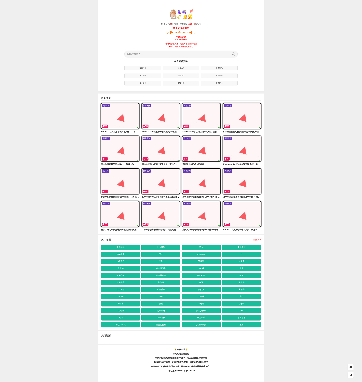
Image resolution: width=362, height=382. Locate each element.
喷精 (161, 303)
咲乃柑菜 (201, 317)
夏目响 (201, 261)
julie (241, 310)
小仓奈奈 (201, 254)
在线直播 (142, 68)
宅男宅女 (181, 76)
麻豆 (201, 282)
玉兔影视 (219, 68)
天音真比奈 (201, 310)
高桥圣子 (201, 275)
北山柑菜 (161, 247)
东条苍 (201, 268)
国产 (161, 254)
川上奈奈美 (201, 324)
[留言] (351, 367)
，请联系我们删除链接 (198, 362)
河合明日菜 (161, 268)
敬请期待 (219, 83)
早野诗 (121, 268)
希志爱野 (161, 289)
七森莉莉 (121, 247)
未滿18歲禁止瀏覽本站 (197, 358)
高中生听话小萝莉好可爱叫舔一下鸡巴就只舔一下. (164, 164)
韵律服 (161, 282)
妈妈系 (121, 296)
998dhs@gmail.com (185, 371)
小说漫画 (181, 83)
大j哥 (241, 303)
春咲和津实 (121, 324)
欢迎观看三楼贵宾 (181, 354)
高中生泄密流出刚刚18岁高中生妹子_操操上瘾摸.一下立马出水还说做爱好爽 (256, 197)
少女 (242, 296)
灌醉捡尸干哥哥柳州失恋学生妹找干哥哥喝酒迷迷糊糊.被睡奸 (209, 229)
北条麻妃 (161, 310)
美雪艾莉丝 (161, 324)
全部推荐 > (257, 240)
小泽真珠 (121, 261)
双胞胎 (121, 310)
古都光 (241, 289)
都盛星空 (121, 254)
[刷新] (351, 375)
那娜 (242, 324)
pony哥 (201, 303)
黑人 (201, 247)
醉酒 (242, 275)
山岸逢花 (241, 247)
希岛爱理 (121, 282)
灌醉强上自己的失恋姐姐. (193, 164)
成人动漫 (142, 83)
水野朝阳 (241, 317)
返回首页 (181, 61)
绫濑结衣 (161, 317)
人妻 (242, 268)
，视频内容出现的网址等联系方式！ (195, 366)
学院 (161, 261)
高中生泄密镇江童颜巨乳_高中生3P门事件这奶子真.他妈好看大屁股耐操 (214, 197)
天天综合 (219, 76)
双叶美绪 (121, 289)
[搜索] (233, 54)
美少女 (201, 289)
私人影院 (142, 76)
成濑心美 (121, 275)
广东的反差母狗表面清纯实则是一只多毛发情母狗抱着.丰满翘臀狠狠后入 (133, 197)
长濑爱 (241, 261)
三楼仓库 (181, 68)
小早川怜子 (161, 275)
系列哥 (241, 282)
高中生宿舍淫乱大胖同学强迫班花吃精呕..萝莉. (162, 197)
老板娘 (201, 296)
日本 (161, 296)
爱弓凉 (121, 303)
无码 (121, 317)
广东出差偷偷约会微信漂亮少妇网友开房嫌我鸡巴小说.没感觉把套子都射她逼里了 (259, 131)
